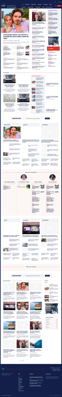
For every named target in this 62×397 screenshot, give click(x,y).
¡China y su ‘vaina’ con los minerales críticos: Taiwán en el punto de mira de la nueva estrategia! (45, 164)
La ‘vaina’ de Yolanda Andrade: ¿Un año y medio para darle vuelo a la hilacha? (9, 59)
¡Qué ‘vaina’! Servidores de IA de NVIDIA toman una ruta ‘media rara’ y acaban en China (45, 159)
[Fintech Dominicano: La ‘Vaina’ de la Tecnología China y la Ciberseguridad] (27, 53)
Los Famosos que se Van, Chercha (52, 59)
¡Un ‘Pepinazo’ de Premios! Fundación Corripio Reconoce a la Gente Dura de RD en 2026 (52, 110)
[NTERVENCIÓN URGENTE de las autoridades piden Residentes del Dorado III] (42, 187)
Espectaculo (5, 40)
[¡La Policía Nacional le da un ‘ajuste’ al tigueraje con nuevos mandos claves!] (23, 79)
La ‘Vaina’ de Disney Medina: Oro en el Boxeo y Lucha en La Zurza (26, 164)
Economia (18, 51)
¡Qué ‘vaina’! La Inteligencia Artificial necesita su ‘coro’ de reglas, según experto (34, 259)
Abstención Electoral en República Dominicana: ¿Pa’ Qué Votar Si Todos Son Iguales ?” (7, 188)
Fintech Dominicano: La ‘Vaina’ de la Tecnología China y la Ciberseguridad (21, 54)
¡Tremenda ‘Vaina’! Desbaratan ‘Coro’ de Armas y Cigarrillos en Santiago (23, 104)
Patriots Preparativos (51, 52)
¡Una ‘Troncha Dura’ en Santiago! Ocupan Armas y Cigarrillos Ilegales (38, 46)
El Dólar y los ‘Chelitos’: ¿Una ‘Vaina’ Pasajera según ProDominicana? (35, 254)
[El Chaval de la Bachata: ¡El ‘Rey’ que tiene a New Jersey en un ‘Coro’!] (39, 16)
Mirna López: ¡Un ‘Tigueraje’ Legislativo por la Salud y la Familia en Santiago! (7, 254)
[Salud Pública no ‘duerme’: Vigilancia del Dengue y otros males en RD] (12, 228)
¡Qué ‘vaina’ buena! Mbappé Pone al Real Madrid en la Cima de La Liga (35, 164)
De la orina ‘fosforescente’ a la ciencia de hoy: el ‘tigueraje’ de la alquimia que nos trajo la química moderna (53, 240)
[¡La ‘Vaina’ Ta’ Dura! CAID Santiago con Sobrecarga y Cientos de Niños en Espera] (52, 91)
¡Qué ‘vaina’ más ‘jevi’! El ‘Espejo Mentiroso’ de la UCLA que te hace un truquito (52, 249)
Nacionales (33, 47)
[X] (60, 2)
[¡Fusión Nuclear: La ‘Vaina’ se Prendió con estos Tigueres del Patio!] (14, 53)
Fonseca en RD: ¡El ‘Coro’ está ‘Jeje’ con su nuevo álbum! (38, 63)
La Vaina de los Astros (52, 66)
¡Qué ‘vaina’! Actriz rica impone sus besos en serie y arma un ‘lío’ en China (49, 236)
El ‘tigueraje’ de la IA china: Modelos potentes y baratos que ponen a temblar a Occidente (52, 155)
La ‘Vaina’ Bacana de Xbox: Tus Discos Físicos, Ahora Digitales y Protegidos (54, 159)
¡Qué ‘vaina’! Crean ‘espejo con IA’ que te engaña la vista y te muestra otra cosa (54, 258)
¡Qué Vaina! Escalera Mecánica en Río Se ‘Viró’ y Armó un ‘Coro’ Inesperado (54, 254)
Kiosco (33, 190)
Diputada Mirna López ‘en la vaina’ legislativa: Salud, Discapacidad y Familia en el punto (38, 50)
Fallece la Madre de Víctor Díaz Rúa (51, 63)
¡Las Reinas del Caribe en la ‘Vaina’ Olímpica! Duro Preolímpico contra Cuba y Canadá (32, 150)
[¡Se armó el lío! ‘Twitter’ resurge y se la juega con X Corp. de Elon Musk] (44, 150)
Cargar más (22, 360)
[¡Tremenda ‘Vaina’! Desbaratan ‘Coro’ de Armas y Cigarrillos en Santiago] (23, 98)
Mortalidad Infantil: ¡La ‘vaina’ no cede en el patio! (15, 258)
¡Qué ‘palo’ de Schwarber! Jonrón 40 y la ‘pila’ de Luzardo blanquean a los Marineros (26, 159)
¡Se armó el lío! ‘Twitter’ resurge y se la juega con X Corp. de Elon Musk (38, 54)
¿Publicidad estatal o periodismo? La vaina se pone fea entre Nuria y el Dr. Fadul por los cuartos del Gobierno (36, 210)
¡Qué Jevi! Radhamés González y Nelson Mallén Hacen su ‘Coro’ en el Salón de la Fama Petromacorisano (33, 155)
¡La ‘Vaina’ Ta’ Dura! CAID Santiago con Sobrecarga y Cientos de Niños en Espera (52, 97)
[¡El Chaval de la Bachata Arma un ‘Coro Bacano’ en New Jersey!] (33, 107)
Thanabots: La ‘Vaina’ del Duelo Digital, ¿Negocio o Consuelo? (45, 254)
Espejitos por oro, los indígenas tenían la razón (35, 205)
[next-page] (27, 32)
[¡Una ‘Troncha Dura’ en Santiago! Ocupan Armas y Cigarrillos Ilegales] (9, 79)
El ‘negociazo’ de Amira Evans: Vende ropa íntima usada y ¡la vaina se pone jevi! (52, 244)
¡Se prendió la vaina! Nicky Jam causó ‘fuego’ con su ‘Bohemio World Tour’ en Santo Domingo (7, 163)
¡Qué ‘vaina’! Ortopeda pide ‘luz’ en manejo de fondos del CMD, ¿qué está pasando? (15, 254)
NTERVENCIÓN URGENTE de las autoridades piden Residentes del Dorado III (36, 187)
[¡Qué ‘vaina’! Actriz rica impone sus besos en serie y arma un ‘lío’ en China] (50, 228)
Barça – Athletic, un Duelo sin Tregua (52, 55)
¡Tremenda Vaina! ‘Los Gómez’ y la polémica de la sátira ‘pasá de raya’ (16, 36)
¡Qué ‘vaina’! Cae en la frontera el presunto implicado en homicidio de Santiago (52, 32)
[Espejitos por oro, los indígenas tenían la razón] (42, 204)
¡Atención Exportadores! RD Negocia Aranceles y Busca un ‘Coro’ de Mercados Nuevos (9, 64)
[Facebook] (57, 2)
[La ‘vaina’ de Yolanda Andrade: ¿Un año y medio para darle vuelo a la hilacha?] (33, 92)
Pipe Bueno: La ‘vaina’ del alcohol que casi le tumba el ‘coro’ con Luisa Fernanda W (53, 19)
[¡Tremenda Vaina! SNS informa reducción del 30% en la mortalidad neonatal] (6, 245)
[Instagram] (59, 2)
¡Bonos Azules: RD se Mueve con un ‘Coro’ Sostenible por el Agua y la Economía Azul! (22, 64)
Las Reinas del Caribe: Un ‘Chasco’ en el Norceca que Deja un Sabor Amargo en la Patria (30, 141)
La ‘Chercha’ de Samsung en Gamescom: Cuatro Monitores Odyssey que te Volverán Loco (7, 48)
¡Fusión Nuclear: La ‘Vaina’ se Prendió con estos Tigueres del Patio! (7, 54)
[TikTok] (54, 395)
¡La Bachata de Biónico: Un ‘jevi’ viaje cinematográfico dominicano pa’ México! (16, 163)
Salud (33, 29)
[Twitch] (56, 395)
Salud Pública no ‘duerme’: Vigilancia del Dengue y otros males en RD (38, 28)
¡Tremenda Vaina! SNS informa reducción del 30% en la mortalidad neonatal (38, 37)
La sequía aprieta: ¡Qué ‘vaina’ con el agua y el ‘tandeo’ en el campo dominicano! (38, 67)
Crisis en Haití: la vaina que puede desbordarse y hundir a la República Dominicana (36, 193)
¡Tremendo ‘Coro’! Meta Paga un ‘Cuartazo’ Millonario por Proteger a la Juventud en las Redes (54, 164)
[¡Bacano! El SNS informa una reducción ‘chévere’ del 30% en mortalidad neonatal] (6, 240)
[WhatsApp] (60, 395)
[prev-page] (25, 32)
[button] (55, 2)
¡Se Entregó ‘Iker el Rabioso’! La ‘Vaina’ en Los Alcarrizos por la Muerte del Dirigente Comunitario (53, 14)
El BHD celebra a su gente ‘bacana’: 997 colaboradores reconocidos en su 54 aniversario (23, 68)
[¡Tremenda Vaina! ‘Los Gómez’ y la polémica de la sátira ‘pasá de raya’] (15, 20)
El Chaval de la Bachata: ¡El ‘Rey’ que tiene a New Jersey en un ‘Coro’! (38, 23)
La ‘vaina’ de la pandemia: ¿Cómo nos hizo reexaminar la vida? (7, 258)
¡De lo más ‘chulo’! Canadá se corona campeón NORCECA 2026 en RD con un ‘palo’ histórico (35, 160)
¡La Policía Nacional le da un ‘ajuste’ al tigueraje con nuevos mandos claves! (38, 58)
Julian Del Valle (10, 40)
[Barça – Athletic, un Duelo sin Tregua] (25, 145)
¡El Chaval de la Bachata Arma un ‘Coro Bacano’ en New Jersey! (8, 68)
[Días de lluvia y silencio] (28, 186)
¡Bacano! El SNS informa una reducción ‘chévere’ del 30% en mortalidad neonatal (37, 32)
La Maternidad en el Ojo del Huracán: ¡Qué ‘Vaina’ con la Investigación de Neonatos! (52, 84)
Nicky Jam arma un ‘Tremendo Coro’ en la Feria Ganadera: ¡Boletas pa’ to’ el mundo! (38, 41)
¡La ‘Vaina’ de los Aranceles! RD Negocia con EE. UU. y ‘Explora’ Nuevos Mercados (23, 59)
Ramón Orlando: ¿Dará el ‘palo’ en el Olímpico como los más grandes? (52, 23)
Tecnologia (5, 51)
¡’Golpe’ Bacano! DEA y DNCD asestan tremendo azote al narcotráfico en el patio (53, 28)
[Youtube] (61, 2)
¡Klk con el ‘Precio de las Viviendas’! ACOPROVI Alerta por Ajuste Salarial (26, 259)
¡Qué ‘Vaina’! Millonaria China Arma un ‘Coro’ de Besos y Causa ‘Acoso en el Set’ (45, 258)
